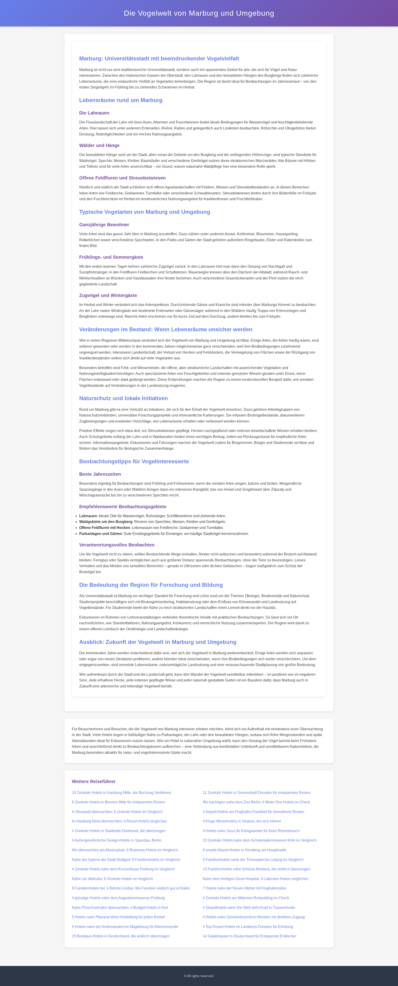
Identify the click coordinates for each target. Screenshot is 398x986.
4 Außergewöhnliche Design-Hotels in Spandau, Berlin (116, 840)
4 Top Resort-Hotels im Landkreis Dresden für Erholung (248, 927)
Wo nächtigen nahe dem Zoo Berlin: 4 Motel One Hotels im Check (256, 802)
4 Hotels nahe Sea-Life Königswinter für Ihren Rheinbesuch (251, 831)
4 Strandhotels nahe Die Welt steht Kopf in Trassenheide (249, 908)
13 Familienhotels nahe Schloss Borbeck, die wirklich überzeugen (256, 869)
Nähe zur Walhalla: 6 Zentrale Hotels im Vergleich (112, 879)
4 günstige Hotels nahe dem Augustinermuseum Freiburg (118, 898)
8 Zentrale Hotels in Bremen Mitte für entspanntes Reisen (118, 802)
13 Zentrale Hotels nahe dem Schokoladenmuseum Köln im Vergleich (259, 840)
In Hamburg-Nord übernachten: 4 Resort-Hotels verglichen (119, 821)
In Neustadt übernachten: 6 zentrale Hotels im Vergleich (117, 812)
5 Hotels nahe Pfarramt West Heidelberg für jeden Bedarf (118, 917)
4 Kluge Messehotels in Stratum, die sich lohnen (242, 821)
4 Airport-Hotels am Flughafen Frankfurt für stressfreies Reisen (253, 812)
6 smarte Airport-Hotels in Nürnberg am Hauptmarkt (244, 850)
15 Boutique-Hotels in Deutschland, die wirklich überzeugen (121, 936)
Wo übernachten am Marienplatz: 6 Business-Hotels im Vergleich (125, 850)
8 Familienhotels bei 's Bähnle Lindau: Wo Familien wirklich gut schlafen (131, 888)
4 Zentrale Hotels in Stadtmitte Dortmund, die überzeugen (119, 831)
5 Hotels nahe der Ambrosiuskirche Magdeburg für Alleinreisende (125, 927)
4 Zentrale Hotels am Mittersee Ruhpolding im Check (246, 898)
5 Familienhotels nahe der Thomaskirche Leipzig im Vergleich (253, 860)
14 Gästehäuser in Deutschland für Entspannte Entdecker (249, 936)
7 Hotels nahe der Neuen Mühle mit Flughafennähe (244, 888)
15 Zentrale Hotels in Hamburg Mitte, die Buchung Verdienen (121, 793)
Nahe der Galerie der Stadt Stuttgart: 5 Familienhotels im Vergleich (126, 860)
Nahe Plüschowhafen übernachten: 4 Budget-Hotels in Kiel (120, 908)
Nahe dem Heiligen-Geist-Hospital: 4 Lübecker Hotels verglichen (255, 879)
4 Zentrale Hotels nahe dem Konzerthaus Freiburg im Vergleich (123, 869)
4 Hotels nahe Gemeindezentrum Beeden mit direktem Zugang (254, 917)
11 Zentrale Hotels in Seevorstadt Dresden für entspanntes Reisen (257, 793)
